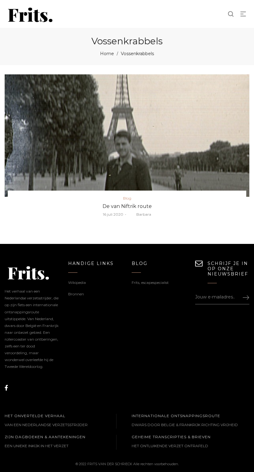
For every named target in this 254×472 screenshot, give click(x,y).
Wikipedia (77, 282)
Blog (127, 198)
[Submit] (243, 297)
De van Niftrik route (127, 206)
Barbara (139, 214)
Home (107, 53)
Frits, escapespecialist (150, 282)
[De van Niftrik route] (127, 135)
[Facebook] (6, 388)
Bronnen (76, 294)
